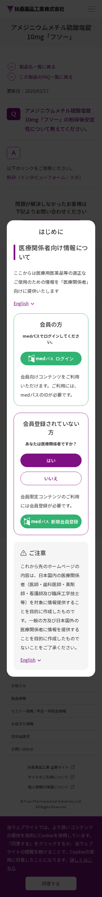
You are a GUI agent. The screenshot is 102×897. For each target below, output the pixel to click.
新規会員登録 (64, 521)
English (21, 303)
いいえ (51, 478)
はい (51, 460)
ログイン (65, 358)
